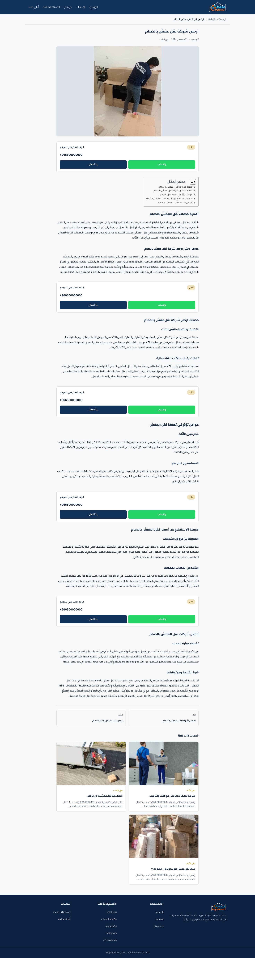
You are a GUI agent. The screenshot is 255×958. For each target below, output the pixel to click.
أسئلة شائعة (64, 919)
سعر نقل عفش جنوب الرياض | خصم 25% (173, 869)
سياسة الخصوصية (61, 912)
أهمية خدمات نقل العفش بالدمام (175, 186)
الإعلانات (80, 7)
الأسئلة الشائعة (51, 7)
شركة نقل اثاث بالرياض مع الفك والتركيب (172, 796)
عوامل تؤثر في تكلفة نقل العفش (175, 194)
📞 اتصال (93, 164)
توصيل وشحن (110, 940)
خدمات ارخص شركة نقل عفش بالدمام (173, 190)
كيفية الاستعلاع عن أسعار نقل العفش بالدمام (169, 198)
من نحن (67, 7)
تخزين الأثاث (111, 933)
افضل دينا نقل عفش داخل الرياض (104, 796)
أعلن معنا (34, 7)
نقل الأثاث (211, 19)
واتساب (162, 164)
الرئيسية (93, 7)
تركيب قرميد (111, 926)
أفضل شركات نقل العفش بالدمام (175, 202)
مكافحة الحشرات (109, 919)
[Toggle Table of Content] (191, 182)
